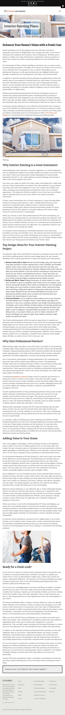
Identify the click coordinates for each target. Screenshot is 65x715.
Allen (19, 688)
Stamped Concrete (39, 695)
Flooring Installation (39, 688)
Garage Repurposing (40, 691)
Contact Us (52, 681)
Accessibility (53, 688)
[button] (63, 6)
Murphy (20, 691)
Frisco (20, 698)
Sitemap (51, 691)
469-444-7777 (32, 5)
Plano (19, 681)
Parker (20, 695)
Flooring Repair (38, 685)
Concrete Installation (40, 698)
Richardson (21, 685)
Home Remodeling (39, 681)
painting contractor (20, 377)
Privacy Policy (53, 685)
